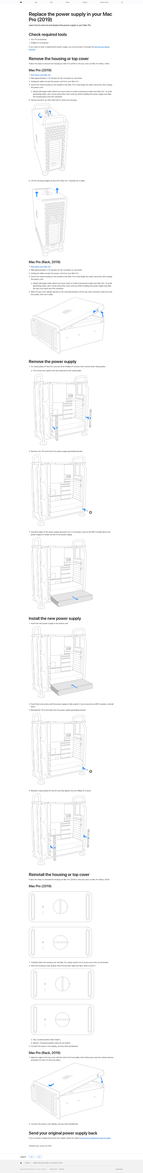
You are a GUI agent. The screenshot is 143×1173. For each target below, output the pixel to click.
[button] (122, 2)
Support (27, 1163)
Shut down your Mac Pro (41, 75)
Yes (31, 1157)
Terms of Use (53, 1169)
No (39, 1157)
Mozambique (119, 1169)
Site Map (61, 1169)
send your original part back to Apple (96, 1138)
